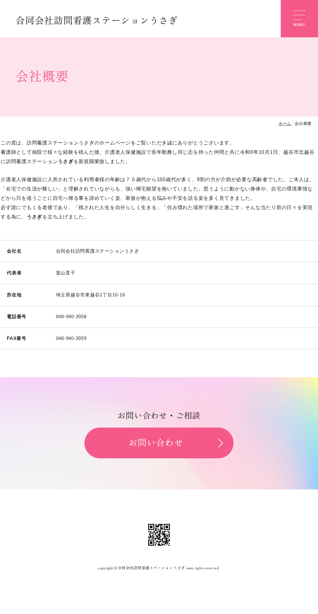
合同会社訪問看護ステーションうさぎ (97, 21)
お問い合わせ (156, 442)
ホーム (285, 123)
